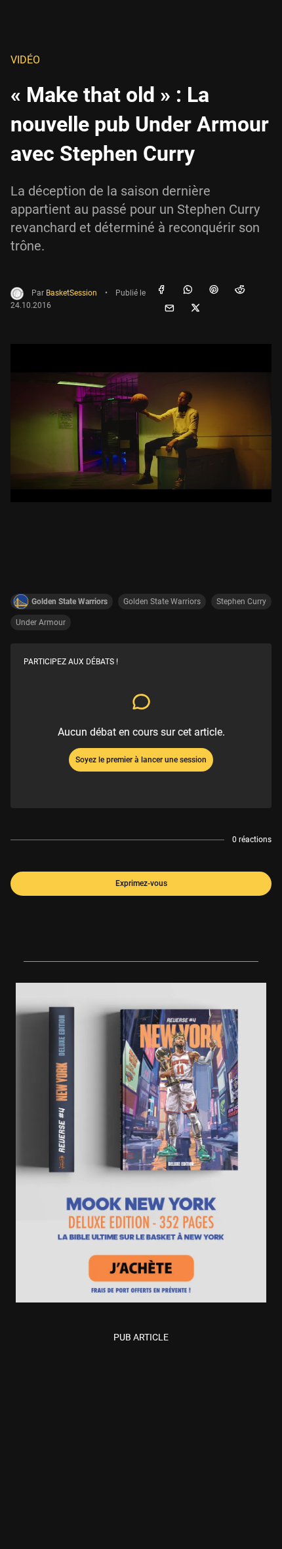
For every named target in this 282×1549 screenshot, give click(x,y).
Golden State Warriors (162, 601)
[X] (195, 308)
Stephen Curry (241, 601)
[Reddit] (240, 290)
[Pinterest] (214, 290)
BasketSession (71, 293)
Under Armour (41, 622)
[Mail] (169, 308)
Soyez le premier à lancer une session (141, 759)
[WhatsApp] (187, 290)
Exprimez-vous (141, 883)
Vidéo (25, 60)
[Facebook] (161, 290)
